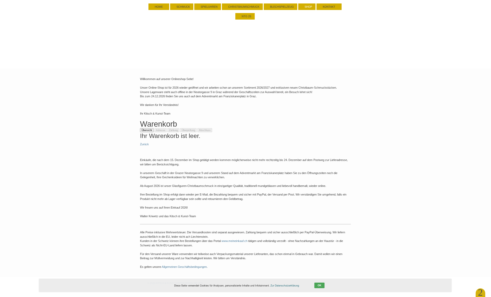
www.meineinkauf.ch (234, 241)
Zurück (144, 144)
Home (159, 6)
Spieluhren (208, 6)
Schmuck (183, 6)
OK (319, 285)
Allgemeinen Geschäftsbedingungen (184, 266)
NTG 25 (246, 16)
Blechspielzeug (281, 6)
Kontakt (329, 6)
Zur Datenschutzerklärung (284, 285)
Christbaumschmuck (243, 6)
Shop (308, 6)
